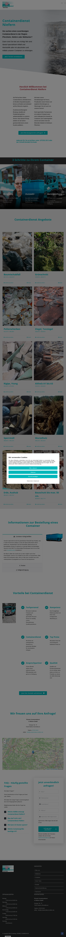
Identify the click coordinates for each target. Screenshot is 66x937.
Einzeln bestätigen (33, 476)
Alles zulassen (33, 468)
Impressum (36, 480)
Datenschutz (30, 480)
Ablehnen (33, 472)
